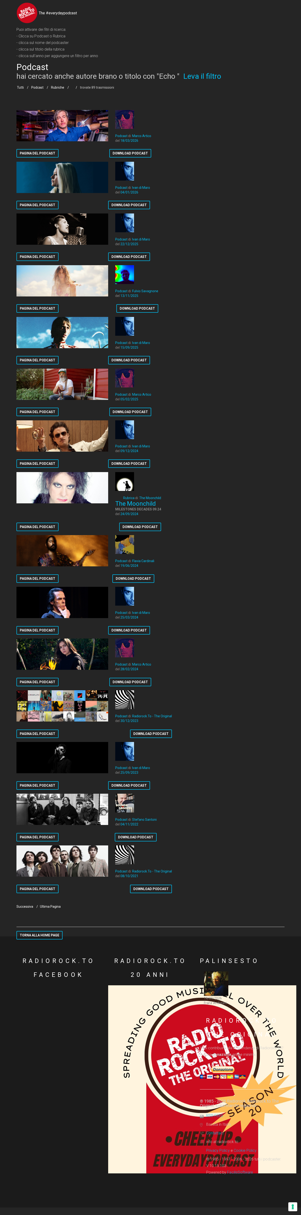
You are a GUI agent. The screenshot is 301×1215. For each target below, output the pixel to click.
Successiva (24, 906)
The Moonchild (150, 498)
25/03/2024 (129, 617)
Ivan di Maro (141, 187)
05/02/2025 (129, 399)
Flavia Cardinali (143, 561)
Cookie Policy (245, 1150)
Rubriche (57, 87)
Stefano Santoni (144, 819)
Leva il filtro (202, 76)
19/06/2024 (129, 566)
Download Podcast (130, 153)
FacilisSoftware (240, 1172)
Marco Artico (141, 136)
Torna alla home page (39, 935)
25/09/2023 (129, 772)
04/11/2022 (129, 824)
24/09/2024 (129, 514)
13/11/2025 (129, 296)
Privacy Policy (218, 1150)
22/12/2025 (129, 244)
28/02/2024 (129, 669)
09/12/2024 (129, 451)
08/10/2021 (129, 876)
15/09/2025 (129, 347)
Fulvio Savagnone (145, 291)
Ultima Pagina (50, 906)
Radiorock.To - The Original (152, 716)
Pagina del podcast (37, 153)
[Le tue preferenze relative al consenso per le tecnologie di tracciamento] (292, 1206)
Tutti (20, 87)
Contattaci (214, 1133)
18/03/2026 (129, 140)
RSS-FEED (214, 1115)
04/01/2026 (129, 192)
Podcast (37, 87)
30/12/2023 (129, 721)
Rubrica (129, 498)
